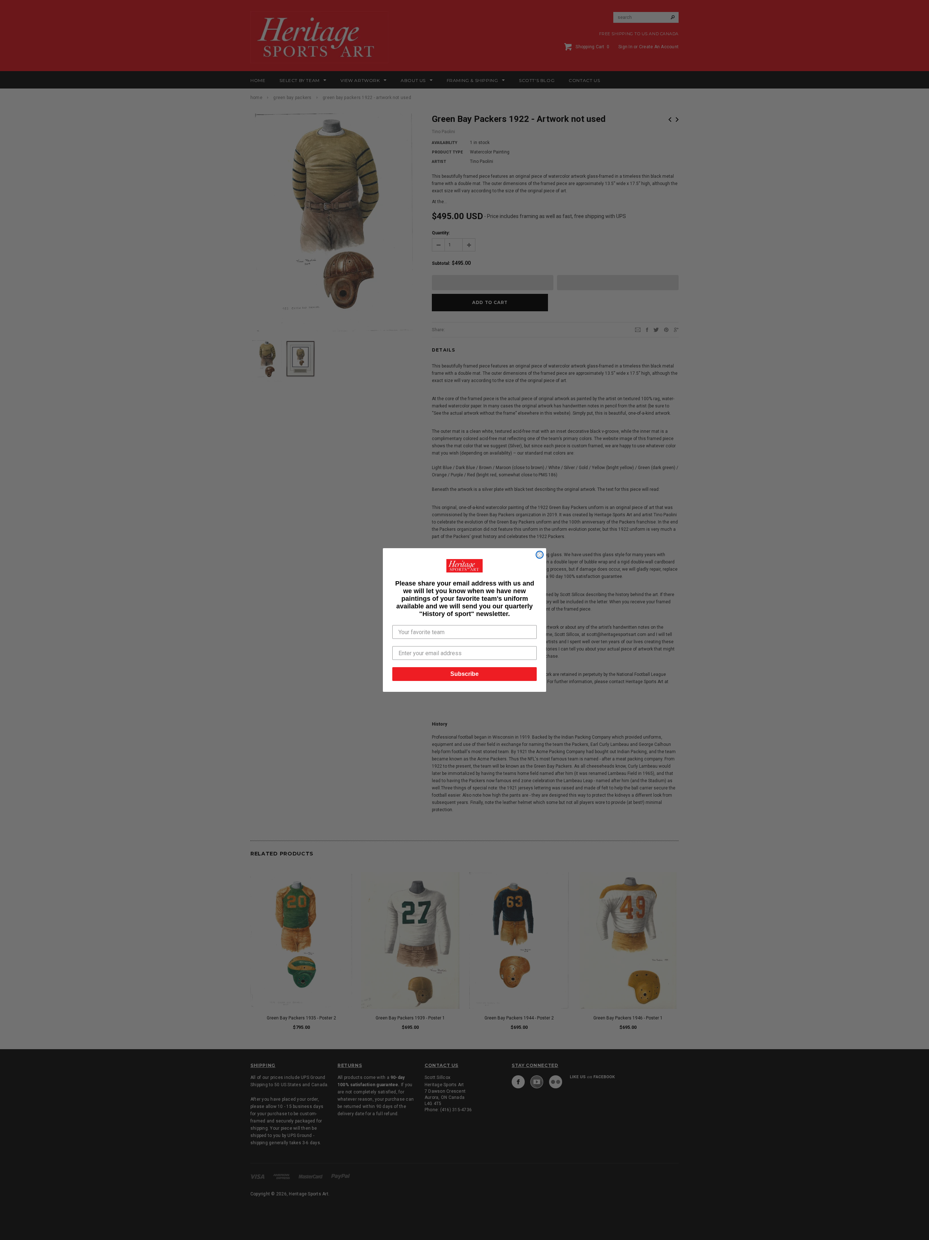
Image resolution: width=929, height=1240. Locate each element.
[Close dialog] (539, 554)
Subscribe (464, 674)
